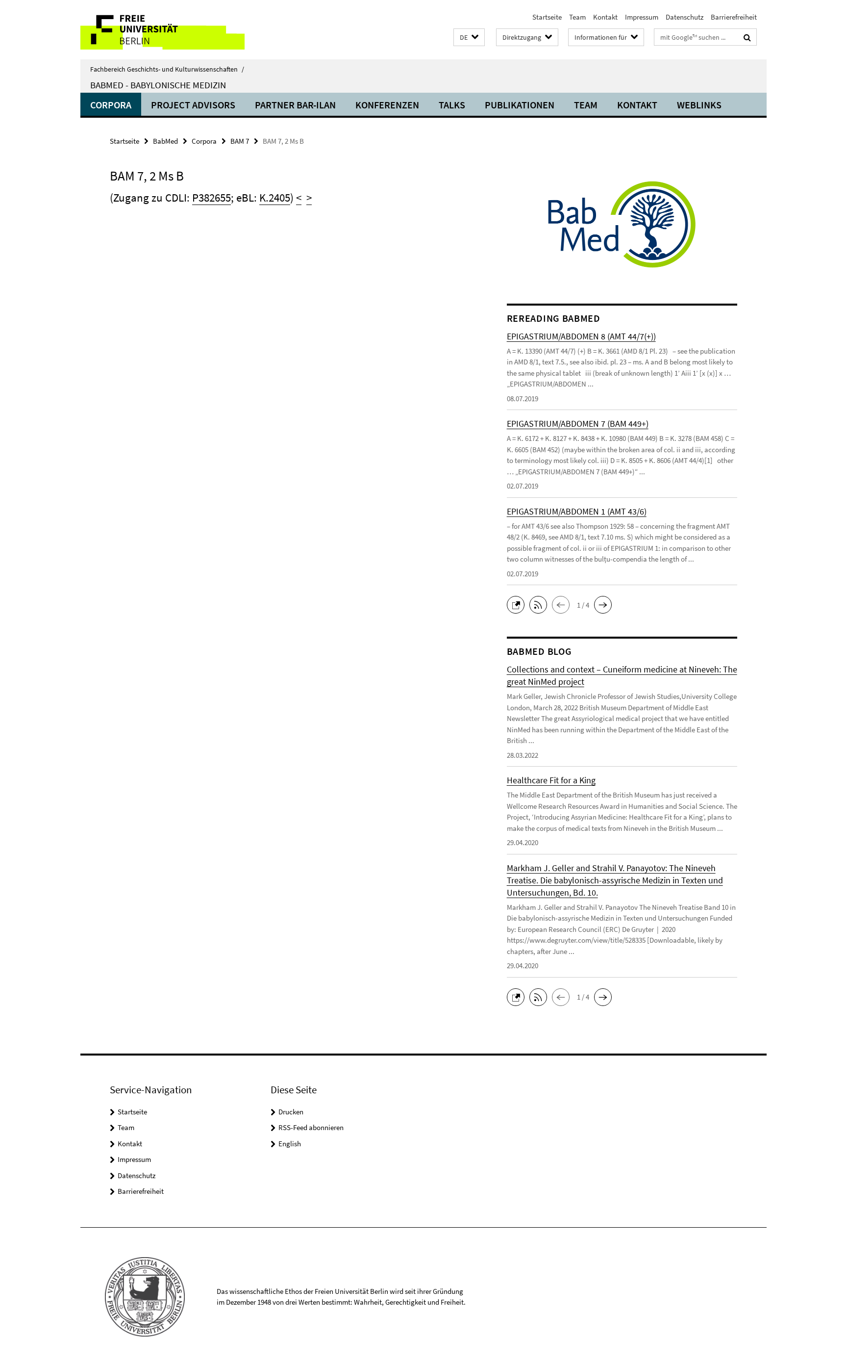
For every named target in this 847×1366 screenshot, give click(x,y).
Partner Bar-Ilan (295, 105)
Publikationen (519, 105)
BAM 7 (239, 141)
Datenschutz (684, 17)
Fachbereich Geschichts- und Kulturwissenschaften (167, 69)
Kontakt (605, 17)
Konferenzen (387, 105)
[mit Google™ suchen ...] (747, 37)
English (289, 1143)
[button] (469, 37)
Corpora (110, 105)
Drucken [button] (290, 1111)
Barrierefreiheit (734, 17)
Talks (452, 105)
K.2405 (274, 197)
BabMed (165, 141)
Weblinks (699, 105)
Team (577, 17)
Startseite (547, 17)
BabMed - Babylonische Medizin (158, 85)
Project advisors (193, 105)
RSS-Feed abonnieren (311, 1127)
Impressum (641, 17)
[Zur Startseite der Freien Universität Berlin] (162, 30)
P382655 (211, 197)
